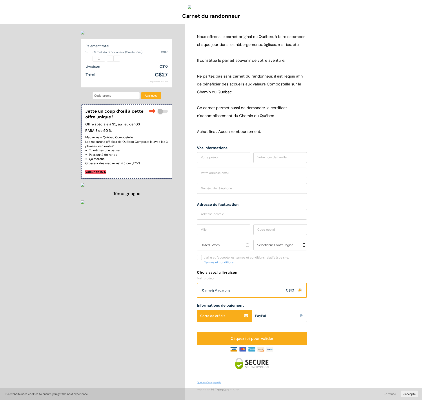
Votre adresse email (215, 173)
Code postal (266, 230)
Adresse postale (212, 214)
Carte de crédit (212, 316)
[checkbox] (163, 111)
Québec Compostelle (209, 382)
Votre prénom (210, 157)
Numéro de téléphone (216, 188)
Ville (204, 230)
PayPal (260, 316)
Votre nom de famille (272, 157)
